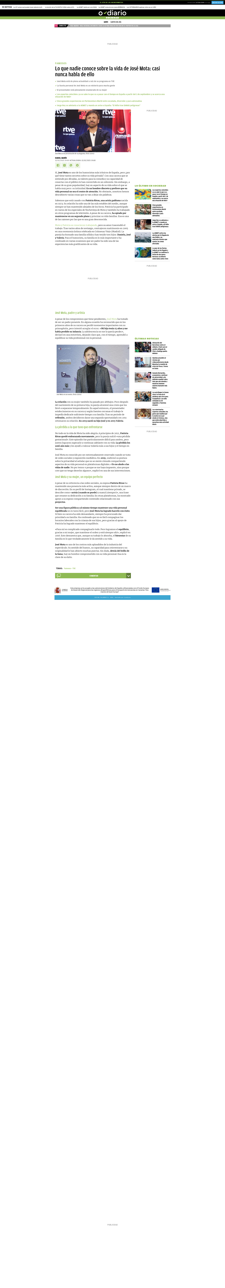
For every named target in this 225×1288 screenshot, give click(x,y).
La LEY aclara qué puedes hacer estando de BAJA (29, 7)
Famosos (67, 568)
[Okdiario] (112, 13)
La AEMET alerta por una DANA (87, 7)
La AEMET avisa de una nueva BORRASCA (112, 7)
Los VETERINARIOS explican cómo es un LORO (141, 7)
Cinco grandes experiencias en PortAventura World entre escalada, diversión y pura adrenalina (99, 101)
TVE (74, 568)
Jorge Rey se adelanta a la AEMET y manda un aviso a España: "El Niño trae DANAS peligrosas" (98, 105)
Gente (106, 22)
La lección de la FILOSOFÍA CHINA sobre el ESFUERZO (62, 7)
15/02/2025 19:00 (62, 160)
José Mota (112, 319)
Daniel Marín (61, 158)
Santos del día (116, 22)
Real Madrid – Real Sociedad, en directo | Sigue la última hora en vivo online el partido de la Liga (104, 26)
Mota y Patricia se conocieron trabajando (76, 225)
